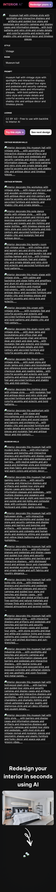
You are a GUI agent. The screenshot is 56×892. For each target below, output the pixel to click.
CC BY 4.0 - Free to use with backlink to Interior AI (27, 120)
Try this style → (15, 132)
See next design (40, 132)
